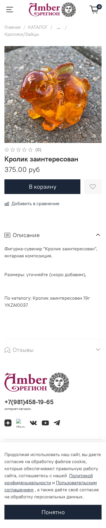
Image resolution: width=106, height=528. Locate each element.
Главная (12, 27)
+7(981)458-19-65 (29, 402)
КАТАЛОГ (38, 27)
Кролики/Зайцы (21, 34)
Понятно (53, 512)
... (58, 27)
